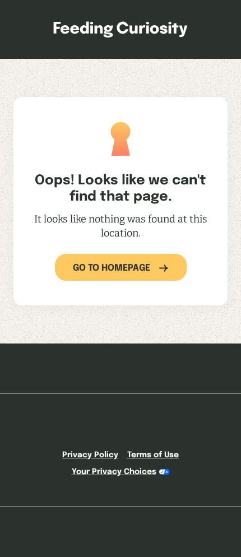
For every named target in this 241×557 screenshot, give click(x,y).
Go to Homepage (111, 268)
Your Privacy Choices (114, 472)
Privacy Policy (90, 455)
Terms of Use (153, 455)
